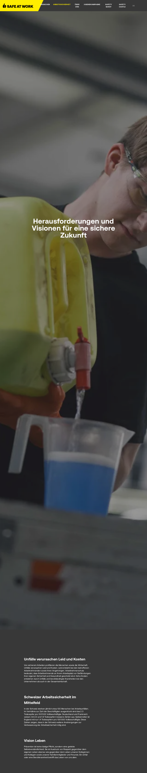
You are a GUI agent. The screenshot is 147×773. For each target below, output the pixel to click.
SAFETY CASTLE (122, 5)
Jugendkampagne (92, 4)
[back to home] (20, 5)
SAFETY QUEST (108, 5)
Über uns (77, 5)
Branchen (45, 4)
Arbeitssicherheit (62, 4)
